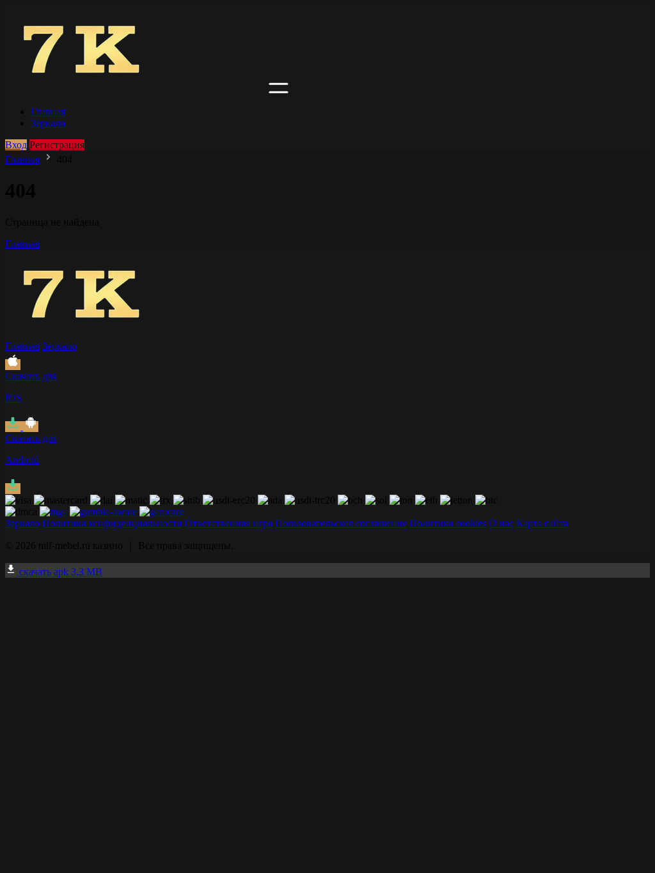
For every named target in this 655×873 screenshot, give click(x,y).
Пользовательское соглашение (341, 523)
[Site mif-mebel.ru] (135, 89)
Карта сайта (542, 523)
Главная (48, 111)
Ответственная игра (228, 523)
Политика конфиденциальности (112, 523)
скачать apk (59, 571)
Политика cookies (447, 523)
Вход (16, 144)
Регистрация (56, 144)
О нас (501, 523)
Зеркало (48, 123)
